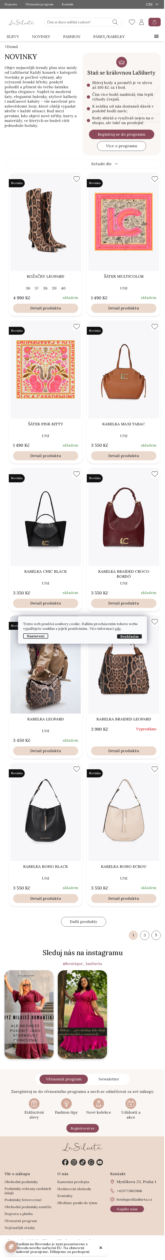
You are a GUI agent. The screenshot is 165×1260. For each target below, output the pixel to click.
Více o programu (121, 145)
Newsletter (109, 1079)
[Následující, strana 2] (156, 935)
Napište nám (127, 1209)
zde (118, 628)
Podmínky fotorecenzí (23, 1200)
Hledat (115, 22)
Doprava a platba (19, 1214)
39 (54, 288)
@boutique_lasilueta (82, 963)
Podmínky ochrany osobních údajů (28, 1190)
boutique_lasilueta (74, 1162)
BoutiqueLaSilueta (65, 1162)
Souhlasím (129, 636)
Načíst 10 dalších (83, 922)
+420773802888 (91, 1162)
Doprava (11, 4)
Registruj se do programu (121, 134)
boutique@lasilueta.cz (134, 1199)
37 (37, 288)
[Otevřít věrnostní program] (11, 1247)
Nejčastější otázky (20, 1228)
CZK (150, 4)
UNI (123, 288)
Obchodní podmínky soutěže (28, 1207)
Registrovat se (83, 1128)
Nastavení (35, 636)
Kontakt (67, 4)
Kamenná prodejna (73, 1182)
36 (28, 288)
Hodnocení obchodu (74, 1189)
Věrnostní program (39, 4)
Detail (36, 308)
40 (63, 288)
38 (45, 288)
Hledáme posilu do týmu (77, 1203)
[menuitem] (13, 36)
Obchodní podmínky (21, 1182)
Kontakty (64, 1196)
